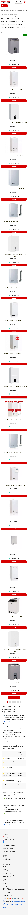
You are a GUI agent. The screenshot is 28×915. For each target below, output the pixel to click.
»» (20, 702)
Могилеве (17, 901)
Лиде (12, 904)
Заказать (14, 67)
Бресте (8, 903)
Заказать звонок (18, 2)
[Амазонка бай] (5, 1)
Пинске (11, 906)
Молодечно (16, 904)
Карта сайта (5, 900)
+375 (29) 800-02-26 (18, 29)
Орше (4, 904)
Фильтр (25, 35)
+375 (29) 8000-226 (9, 837)
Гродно (4, 903)
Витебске (22, 901)
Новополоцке (6, 906)
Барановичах (13, 903)
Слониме (15, 906)
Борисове (8, 904)
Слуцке (19, 906)
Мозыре (21, 904)
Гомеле (13, 901)
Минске (4, 907)
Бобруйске (19, 903)
